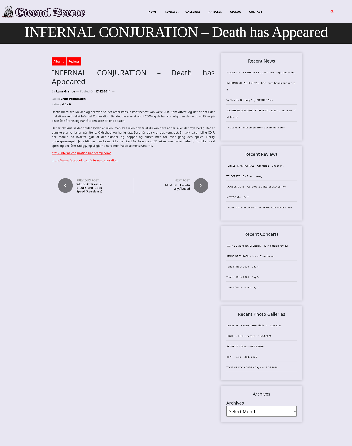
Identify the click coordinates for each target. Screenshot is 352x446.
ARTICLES (215, 11)
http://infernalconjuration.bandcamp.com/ (81, 153)
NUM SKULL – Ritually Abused (177, 187)
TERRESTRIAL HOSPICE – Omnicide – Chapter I (255, 165)
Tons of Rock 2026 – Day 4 (242, 266)
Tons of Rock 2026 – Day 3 (242, 277)
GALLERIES (193, 11)
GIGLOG (235, 11)
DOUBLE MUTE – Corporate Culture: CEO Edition (256, 186)
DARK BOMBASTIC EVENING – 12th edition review (257, 245)
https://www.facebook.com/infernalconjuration (85, 160)
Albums (59, 61)
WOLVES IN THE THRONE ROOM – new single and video (260, 72)
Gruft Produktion (73, 99)
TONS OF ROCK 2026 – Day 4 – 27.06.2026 (252, 367)
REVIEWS (171, 11)
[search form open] (332, 11)
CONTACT (255, 11)
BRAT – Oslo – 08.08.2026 (241, 356)
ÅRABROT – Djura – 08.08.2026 (245, 346)
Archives (235, 403)
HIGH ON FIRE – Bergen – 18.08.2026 (249, 336)
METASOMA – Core (237, 197)
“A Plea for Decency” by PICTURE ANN (250, 100)
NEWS (152, 11)
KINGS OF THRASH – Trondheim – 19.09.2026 (253, 325)
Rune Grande (65, 91)
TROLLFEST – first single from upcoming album (255, 127)
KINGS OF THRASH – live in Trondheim (250, 256)
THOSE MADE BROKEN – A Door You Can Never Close (259, 207)
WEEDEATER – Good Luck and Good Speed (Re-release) (89, 188)
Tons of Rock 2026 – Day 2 (242, 287)
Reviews (74, 61)
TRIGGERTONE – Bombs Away (244, 176)
